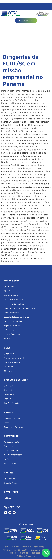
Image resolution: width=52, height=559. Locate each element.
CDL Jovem (8, 366)
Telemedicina (9, 390)
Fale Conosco (9, 479)
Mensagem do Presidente (14, 304)
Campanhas (9, 446)
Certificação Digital (12, 403)
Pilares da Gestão (11, 295)
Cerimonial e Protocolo (13, 427)
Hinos (6, 423)
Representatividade (12, 325)
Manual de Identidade (13, 455)
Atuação (7, 291)
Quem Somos (9, 286)
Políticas (7, 498)
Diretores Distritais (11, 312)
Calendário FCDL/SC (12, 418)
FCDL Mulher (9, 330)
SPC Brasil (8, 386)
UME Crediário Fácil (12, 394)
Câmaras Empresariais (13, 362)
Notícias (7, 459)
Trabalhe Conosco (11, 483)
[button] (46, 553)
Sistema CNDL (10, 354)
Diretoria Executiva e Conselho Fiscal (19, 308)
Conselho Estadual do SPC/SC (16, 317)
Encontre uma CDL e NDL (14, 358)
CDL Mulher (9, 371)
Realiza (7, 338)
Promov (7, 399)
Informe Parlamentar (13, 334)
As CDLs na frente (11, 442)
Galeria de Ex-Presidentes (15, 321)
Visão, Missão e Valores (13, 299)
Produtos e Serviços (12, 463)
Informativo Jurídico (12, 450)
